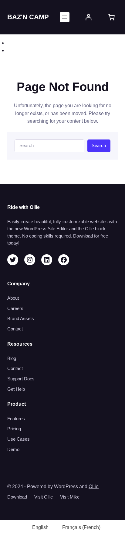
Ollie (94, 486)
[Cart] (111, 17)
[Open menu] (64, 17)
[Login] (89, 17)
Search (99, 145)
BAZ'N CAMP (28, 17)
